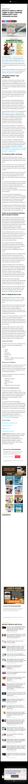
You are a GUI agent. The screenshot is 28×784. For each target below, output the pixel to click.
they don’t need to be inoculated (12, 113)
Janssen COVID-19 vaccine (8, 437)
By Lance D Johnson (15, 638)
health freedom (15, 435)
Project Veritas (11, 442)
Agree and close (15, 776)
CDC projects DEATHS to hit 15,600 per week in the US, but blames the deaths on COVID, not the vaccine (16, 694)
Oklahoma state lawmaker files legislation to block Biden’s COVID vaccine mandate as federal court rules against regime (16, 741)
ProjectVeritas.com (6, 425)
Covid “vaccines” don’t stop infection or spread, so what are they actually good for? (16, 654)
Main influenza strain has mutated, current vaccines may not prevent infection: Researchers (16, 679)
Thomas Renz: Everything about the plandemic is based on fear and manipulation (14, 667)
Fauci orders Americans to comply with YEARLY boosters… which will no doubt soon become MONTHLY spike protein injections (16, 729)
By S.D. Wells (13, 663)
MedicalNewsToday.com (8, 431)
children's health (20, 434)
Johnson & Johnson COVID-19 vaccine (11, 440)
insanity (22, 435)
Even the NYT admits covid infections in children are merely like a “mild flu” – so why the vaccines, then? (15, 700)
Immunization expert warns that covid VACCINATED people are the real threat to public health (16, 707)
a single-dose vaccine (15, 299)
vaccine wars (5, 443)
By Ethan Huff (14, 643)
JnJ (11, 438)
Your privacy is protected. (7, 460)
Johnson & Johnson (17, 438)
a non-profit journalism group (10, 71)
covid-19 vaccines (6, 435)
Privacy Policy (12, 773)
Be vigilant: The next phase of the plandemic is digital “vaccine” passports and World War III (16, 755)
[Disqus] (14, 534)
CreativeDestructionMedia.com (9, 423)
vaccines (11, 443)
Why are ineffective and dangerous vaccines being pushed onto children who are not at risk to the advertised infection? (16, 636)
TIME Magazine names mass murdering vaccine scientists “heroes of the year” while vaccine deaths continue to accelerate (16, 660)
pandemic (4, 442)
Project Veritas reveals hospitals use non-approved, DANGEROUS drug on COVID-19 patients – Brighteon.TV (14, 149)
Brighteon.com (5, 428)
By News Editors (14, 681)
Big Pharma (13, 434)
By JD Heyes (13, 717)
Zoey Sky (10, 18)
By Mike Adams (14, 632)
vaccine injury (18, 442)
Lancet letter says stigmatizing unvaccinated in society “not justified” (16, 673)
